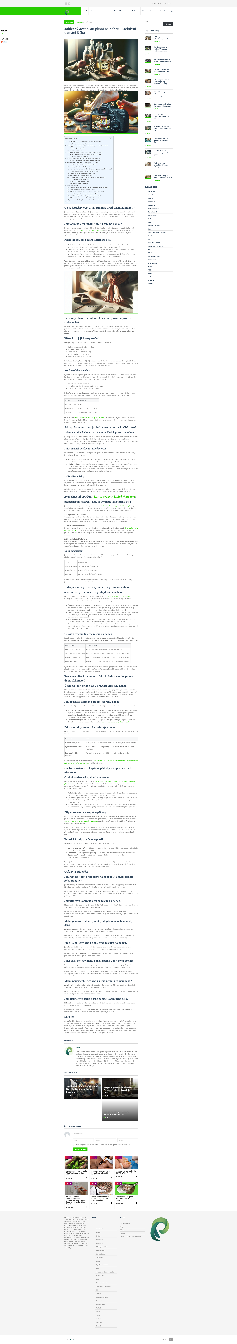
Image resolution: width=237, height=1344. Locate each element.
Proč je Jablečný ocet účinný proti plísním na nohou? (84, 194)
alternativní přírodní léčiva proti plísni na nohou (83, 165)
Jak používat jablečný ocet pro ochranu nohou (82, 173)
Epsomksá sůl (152, 212)
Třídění (150, 253)
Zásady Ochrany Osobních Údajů (130, 1236)
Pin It (2, 34)
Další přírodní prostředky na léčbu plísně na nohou (83, 163)
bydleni (150, 195)
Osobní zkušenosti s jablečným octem (80, 179)
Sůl (149, 249)
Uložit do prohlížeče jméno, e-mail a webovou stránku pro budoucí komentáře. (103, 1145)
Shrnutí (69, 202)
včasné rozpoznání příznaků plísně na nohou (90, 418)
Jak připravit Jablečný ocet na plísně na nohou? (82, 190)
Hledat (147, 21)
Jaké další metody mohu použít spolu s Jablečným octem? (85, 196)
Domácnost (94, 11)
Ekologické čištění (153, 208)
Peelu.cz (79, 22)
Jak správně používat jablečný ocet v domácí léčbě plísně (84, 152)
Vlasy (150, 273)
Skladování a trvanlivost (155, 246)
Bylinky (150, 198)
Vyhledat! (168, 24)
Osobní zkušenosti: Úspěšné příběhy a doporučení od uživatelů (86, 177)
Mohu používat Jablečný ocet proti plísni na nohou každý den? (87, 192)
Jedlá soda (151, 219)
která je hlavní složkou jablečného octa (89, 230)
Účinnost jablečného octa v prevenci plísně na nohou (84, 171)
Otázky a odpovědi (72, 185)
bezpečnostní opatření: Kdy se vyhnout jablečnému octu (85, 160)
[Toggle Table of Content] (109, 138)
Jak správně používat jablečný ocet (79, 156)
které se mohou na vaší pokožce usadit (115, 722)
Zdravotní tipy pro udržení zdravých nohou (81, 175)
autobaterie (151, 191)
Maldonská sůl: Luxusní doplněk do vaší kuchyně (162, 60)
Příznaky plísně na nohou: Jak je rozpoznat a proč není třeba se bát (87, 146)
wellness (150, 277)
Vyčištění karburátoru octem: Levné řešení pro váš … (162, 128)
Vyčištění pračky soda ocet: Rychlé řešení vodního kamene (82, 1089)
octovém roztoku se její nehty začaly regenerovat (81, 821)
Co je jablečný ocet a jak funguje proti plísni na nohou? (84, 141)
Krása (106, 11)
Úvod (85, 11)
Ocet (149, 229)
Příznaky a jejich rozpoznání (77, 148)
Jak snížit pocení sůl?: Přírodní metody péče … (162, 70)
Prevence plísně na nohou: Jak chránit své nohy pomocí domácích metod (89, 169)
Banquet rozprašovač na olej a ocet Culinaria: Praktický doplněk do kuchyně (117, 1090)
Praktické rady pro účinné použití (79, 183)
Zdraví (162, 11)
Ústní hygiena (152, 263)
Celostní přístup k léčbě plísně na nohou (80, 167)
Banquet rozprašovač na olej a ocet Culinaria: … (162, 105)
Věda (144, 11)
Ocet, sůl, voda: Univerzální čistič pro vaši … (161, 116)
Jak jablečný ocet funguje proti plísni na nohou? (82, 144)
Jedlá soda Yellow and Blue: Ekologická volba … (163, 176)
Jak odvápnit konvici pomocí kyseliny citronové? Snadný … (161, 82)
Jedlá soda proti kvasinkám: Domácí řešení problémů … (161, 165)
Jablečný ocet (152, 215)
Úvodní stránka (125, 1223)
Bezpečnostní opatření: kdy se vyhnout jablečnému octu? (84, 158)
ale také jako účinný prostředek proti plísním (117, 506)
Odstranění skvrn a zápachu (157, 232)
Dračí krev (151, 205)
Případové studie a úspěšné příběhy (79, 181)
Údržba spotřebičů (154, 256)
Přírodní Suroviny (120, 11)
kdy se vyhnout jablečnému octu (114, 496)
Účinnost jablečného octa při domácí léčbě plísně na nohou (86, 154)
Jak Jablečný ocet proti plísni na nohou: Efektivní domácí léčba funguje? (89, 187)
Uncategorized (152, 260)
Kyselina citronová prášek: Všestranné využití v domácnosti (161, 49)
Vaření (134, 11)
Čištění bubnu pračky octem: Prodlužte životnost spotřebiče (161, 94)
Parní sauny (152, 236)
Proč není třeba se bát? (76, 150)
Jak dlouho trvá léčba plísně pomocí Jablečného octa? (84, 200)
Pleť (149, 239)
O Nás (160, 3)
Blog (154, 3)
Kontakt (168, 3)
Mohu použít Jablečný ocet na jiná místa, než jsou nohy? (85, 198)
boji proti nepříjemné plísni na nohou (120, 596)
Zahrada (153, 11)
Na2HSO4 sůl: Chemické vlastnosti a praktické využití (163, 153)
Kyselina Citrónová (154, 225)
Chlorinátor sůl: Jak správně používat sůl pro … (161, 140)
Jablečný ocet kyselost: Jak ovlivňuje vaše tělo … (163, 38)
